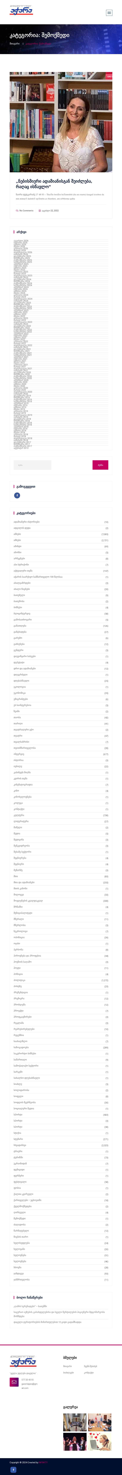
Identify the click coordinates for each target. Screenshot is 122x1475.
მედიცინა (19, 839)
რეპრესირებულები (24, 1029)
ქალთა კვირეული (23, 1194)
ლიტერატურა (21, 821)
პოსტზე (18, 986)
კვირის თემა (20, 778)
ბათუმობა (19, 601)
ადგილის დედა (22, 528)
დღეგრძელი (21, 674)
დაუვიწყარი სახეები (25, 656)
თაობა (17, 717)
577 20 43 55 (28, 1380)
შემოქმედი (20, 1218)
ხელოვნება (20, 1255)
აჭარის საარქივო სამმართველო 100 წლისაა (38, 576)
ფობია (17, 1188)
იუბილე (18, 766)
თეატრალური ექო (24, 729)
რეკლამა (19, 1023)
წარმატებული (21, 1230)
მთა (16, 876)
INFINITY (43, 1462)
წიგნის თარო (21, 1236)
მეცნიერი (19, 864)
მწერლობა (20, 925)
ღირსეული (20, 1212)
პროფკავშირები (23, 1016)
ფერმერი (19, 1175)
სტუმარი (18, 1139)
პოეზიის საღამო (23, 961)
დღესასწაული (21, 680)
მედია (17, 833)
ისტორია (19, 760)
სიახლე (18, 1084)
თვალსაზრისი (21, 741)
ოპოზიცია (19, 937)
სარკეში (18, 1071)
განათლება (20, 625)
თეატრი (18, 735)
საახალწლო (20, 1041)
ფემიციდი (19, 1169)
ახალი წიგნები (22, 589)
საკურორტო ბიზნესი (25, 1053)
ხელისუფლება (22, 1243)
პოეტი (17, 968)
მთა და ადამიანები (24, 882)
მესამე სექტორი (22, 851)
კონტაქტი (19, 809)
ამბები (17, 534)
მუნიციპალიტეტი (23, 913)
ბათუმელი (19, 595)
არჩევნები (19, 558)
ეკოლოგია (20, 686)
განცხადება (20, 631)
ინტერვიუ (19, 754)
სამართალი (20, 1059)
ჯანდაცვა (19, 1273)
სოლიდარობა (21, 1090)
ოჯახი (17, 943)
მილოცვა (19, 894)
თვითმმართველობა (25, 748)
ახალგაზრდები (22, 583)
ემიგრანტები (21, 699)
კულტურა (19, 815)
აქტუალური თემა (23, 570)
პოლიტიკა (19, 980)
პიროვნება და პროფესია (27, 955)
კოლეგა (18, 803)
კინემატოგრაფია (23, 784)
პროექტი (19, 1010)
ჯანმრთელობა (22, 1279)
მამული (18, 827)
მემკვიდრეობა (22, 845)
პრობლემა (20, 1004)
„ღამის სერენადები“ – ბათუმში (30, 1306)
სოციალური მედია (24, 1108)
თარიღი (18, 723)
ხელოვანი (19, 1249)
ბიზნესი (18, 607)
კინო (16, 790)
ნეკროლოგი (21, 931)
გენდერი (18, 650)
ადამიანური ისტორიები (27, 521)
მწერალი (19, 919)
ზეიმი (17, 711)
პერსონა (18, 949)
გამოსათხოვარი (23, 619)
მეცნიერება (20, 858)
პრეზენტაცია (21, 992)
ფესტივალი (20, 1181)
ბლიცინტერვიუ (22, 613)
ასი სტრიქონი (21, 564)
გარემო (18, 638)
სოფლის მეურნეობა (25, 1102)
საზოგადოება (21, 1047)
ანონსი (17, 552)
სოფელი (18, 1096)
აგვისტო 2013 (21, 448)
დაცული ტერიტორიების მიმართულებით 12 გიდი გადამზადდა (47, 1322)
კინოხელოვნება (23, 796)
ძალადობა (20, 1224)
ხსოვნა (17, 1267)
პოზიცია (18, 974)
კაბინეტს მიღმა (22, 772)
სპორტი (18, 1114)
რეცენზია (19, 1035)
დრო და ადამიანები (25, 668)
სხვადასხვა (20, 1145)
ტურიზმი (18, 1157)
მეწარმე (18, 870)
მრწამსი (18, 906)
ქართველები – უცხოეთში (27, 1200)
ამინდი (17, 546)
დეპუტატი (19, 662)
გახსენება (19, 644)
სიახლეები (68, 1372)
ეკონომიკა (20, 693)
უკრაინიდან (20, 1163)
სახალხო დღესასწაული (27, 1078)
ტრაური (18, 1151)
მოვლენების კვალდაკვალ (28, 900)
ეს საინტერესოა (22, 705)
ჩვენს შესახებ (90, 1366)
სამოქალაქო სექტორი (26, 1065)
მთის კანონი (20, 888)
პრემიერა (19, 998)
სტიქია (17, 1133)
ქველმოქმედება (23, 1206)
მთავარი (14, 43)
